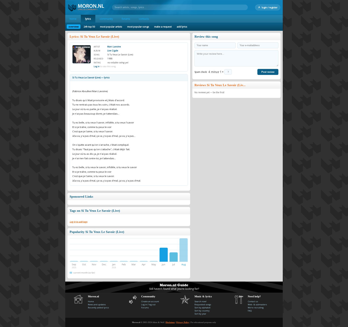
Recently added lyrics (98, 307)
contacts (144, 18)
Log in (97, 66)
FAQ (250, 310)
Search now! (200, 301)
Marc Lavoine (114, 46)
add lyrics (182, 26)
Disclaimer (170, 322)
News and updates (97, 304)
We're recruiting (256, 307)
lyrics (88, 18)
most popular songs (138, 26)
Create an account (150, 301)
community (106, 18)
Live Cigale (112, 50)
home (73, 18)
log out (152, 304)
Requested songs (202, 304)
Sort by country (202, 310)
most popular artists (111, 26)
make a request (163, 26)
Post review (267, 72)
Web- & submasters (257, 304)
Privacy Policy (182, 322)
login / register (269, 7)
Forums (145, 307)
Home (91, 301)
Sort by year (200, 313)
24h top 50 (89, 26)
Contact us (253, 301)
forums (126, 18)
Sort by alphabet (202, 307)
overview (74, 26)
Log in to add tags (78, 221)
